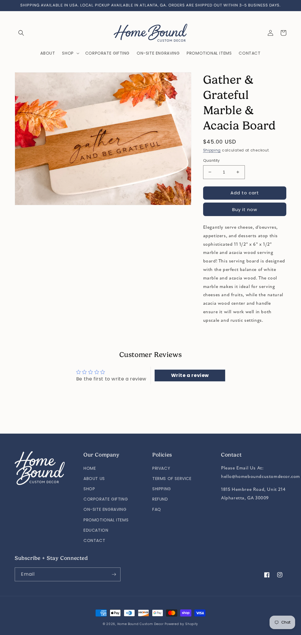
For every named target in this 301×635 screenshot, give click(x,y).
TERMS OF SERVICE (172, 478)
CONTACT (94, 540)
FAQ (156, 509)
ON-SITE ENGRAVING (104, 509)
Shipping (212, 150)
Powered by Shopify (181, 624)
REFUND (160, 499)
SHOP (89, 489)
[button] (21, 32)
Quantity (211, 160)
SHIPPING (161, 489)
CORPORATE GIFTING (105, 499)
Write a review (190, 375)
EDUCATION (95, 530)
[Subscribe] (113, 574)
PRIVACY (161, 468)
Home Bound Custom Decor (140, 624)
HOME (89, 468)
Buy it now (244, 209)
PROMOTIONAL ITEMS (105, 520)
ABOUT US (94, 478)
